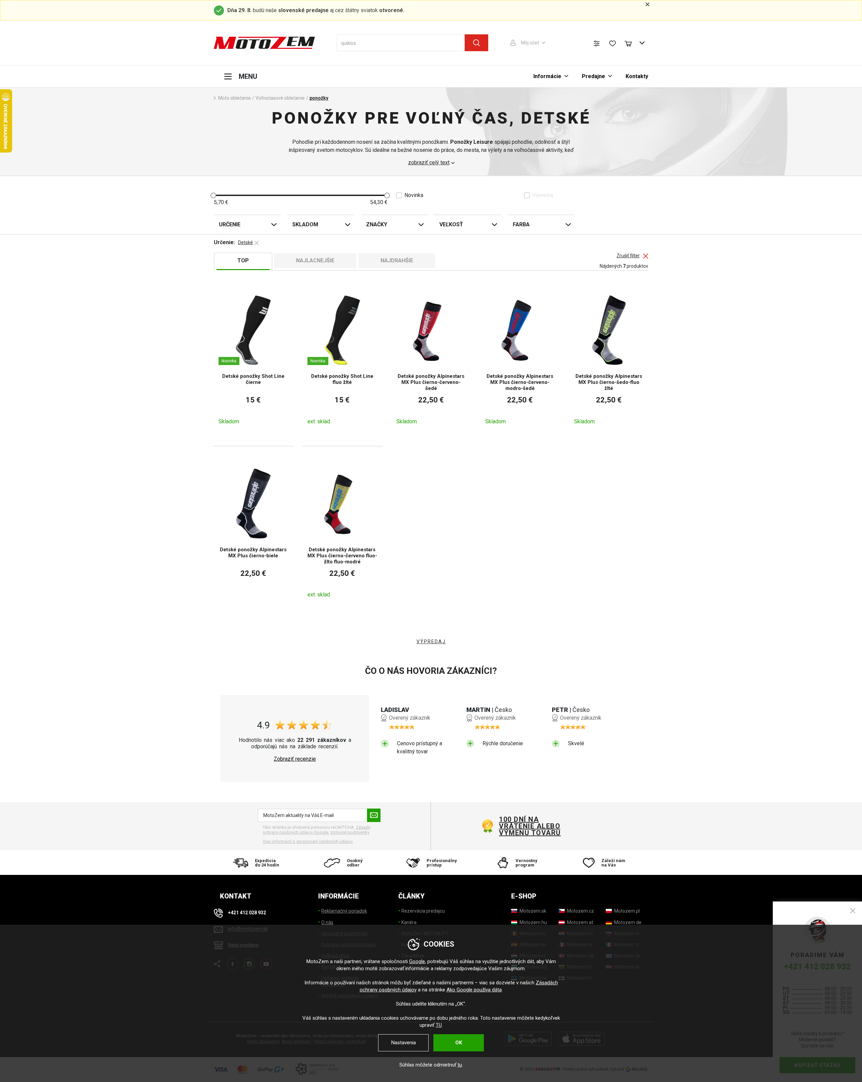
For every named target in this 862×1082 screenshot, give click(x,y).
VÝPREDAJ (431, 641)
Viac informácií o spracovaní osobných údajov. (308, 841)
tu (460, 1065)
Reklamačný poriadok (344, 911)
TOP (243, 260)
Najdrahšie (396, 260)
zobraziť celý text (429, 162)
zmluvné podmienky (349, 832)
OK (458, 1043)
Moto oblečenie (234, 98)
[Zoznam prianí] (612, 43)
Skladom (305, 224)
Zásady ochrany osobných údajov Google (316, 830)
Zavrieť (852, 910)
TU (439, 1025)
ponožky (318, 98)
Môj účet (530, 42)
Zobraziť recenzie (295, 759)
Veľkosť (451, 224)
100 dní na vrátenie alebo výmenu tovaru (530, 826)
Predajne (593, 76)
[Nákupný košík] (631, 42)
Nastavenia (403, 1043)
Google (417, 961)
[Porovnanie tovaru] (597, 43)
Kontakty (637, 76)
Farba (521, 224)
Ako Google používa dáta (474, 990)
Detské (245, 242)
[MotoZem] (264, 43)
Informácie (547, 76)
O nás (327, 922)
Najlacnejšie (315, 260)
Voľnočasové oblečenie (280, 98)
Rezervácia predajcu (423, 911)
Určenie (229, 224)
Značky (376, 224)
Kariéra (409, 922)
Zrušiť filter (628, 255)
